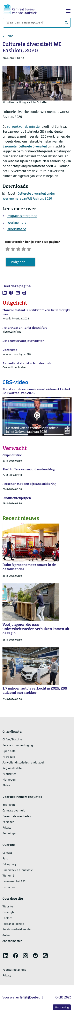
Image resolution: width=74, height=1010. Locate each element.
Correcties (8, 887)
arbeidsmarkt (16, 229)
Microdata (8, 757)
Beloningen (9, 833)
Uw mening (62, 1007)
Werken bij (9, 875)
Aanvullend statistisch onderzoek (23, 762)
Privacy (6, 827)
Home (9, 36)
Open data (8, 751)
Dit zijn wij (9, 864)
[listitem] (4, 292)
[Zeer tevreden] (29, 248)
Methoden (9, 780)
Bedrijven (8, 805)
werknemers (16, 222)
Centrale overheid (13, 810)
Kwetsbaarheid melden (17, 929)
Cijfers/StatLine (12, 739)
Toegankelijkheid (13, 924)
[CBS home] (20, 8)
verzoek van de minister (24, 127)
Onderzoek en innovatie (17, 870)
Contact (7, 853)
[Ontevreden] (13, 248)
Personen (8, 822)
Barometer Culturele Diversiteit (24, 146)
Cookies (7, 918)
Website (7, 906)
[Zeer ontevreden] (7, 248)
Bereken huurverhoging (17, 745)
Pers (5, 858)
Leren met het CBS (13, 881)
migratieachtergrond (22, 216)
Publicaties (9, 774)
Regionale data (12, 768)
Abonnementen (12, 941)
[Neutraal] (18, 248)
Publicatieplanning (14, 970)
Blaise (6, 785)
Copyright (8, 912)
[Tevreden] (23, 248)
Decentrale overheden (16, 816)
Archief (7, 935)
